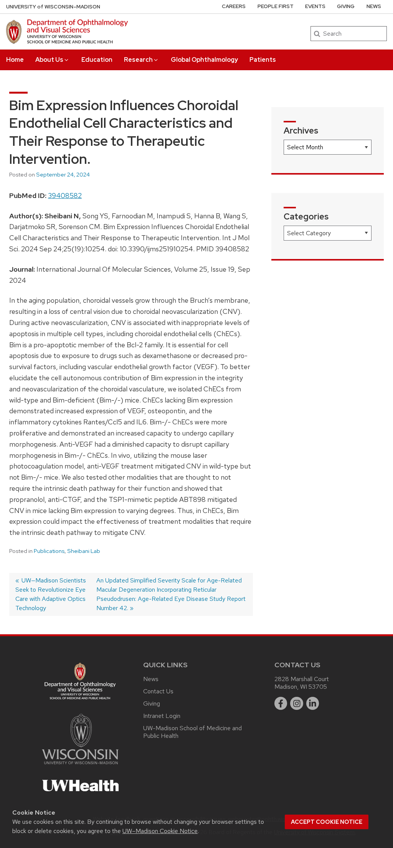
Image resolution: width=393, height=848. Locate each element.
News (374, 6)
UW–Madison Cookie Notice (160, 831)
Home (15, 60)
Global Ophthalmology (204, 60)
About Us (49, 60)
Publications (49, 551)
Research (138, 60)
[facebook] (280, 703)
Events (315, 6)
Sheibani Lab (83, 551)
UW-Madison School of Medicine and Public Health (192, 732)
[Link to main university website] (80, 766)
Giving (346, 6)
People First (276, 6)
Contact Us (158, 691)
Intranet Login (161, 716)
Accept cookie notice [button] (326, 822)
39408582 (65, 195)
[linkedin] (312, 703)
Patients (262, 60)
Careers (234, 6)
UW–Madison (53, 6)
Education (96, 60)
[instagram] (296, 703)
